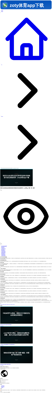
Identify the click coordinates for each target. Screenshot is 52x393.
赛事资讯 (2, 11)
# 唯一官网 (13, 304)
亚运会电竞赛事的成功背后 (3, 246)
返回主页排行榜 (2, 385)
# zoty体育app (11, 304)
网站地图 (2, 387)
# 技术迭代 (5, 304)
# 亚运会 (3, 304)
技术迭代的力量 (2, 247)
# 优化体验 (7, 304)
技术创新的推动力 (3, 250)
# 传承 (9, 304)
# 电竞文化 (1, 304)
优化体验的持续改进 (3, 254)
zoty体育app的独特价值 (3, 248)
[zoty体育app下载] (26, 9)
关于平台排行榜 (2, 386)
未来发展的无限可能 (3, 252)
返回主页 (2, 10)
